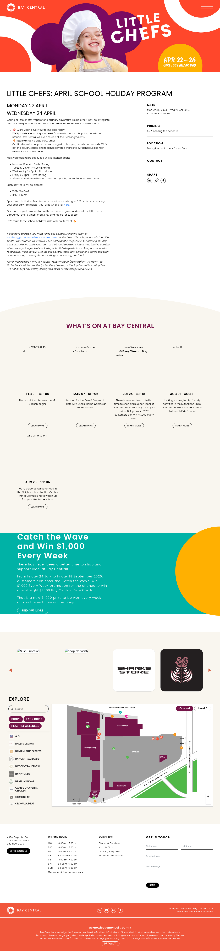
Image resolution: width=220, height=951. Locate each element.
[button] (10, 670)
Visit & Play (106, 847)
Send (153, 885)
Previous (5, 573)
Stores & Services (109, 843)
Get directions (19, 851)
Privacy (110, 943)
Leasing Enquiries (110, 851)
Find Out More (32, 610)
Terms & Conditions (111, 856)
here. (67, 205)
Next (215, 573)
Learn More (38, 426)
